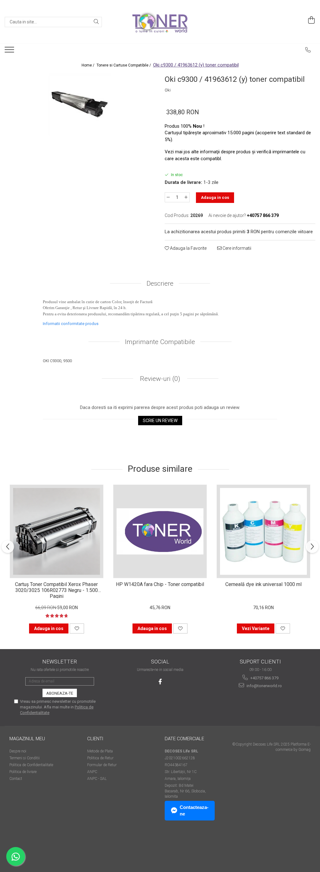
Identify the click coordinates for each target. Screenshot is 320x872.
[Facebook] (160, 681)
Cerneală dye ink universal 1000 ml (263, 584)
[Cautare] (96, 22)
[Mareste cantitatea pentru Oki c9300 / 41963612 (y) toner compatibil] (186, 197)
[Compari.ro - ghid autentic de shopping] (31, 847)
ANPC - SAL (97, 778)
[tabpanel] (80, 104)
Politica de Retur (100, 758)
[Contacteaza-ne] (308, 50)
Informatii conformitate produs (70, 323)
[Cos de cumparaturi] (311, 20)
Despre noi (17, 751)
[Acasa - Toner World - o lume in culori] (160, 22)
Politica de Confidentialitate (31, 765)
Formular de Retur (102, 765)
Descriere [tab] (160, 283)
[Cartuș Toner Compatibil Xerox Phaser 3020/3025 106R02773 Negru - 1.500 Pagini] (56, 531)
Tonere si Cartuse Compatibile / (124, 65)
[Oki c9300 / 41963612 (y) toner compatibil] (80, 104)
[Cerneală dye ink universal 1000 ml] (263, 531)
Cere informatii (236, 248)
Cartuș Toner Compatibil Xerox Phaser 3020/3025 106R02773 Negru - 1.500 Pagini (56, 589)
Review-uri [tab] (159, 378)
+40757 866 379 (263, 678)
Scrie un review (160, 420)
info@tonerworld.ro (264, 685)
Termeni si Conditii (24, 758)
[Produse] (10, 51)
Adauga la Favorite (188, 248)
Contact (15, 778)
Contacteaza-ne (194, 810)
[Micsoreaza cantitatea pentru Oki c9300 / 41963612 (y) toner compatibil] (168, 197)
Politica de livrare (23, 772)
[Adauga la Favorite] (77, 628)
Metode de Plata (100, 751)
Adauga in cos (215, 197)
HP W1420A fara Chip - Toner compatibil (160, 584)
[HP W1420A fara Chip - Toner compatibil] (160, 531)
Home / (88, 65)
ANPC (92, 772)
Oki (168, 90)
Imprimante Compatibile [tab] (160, 342)
